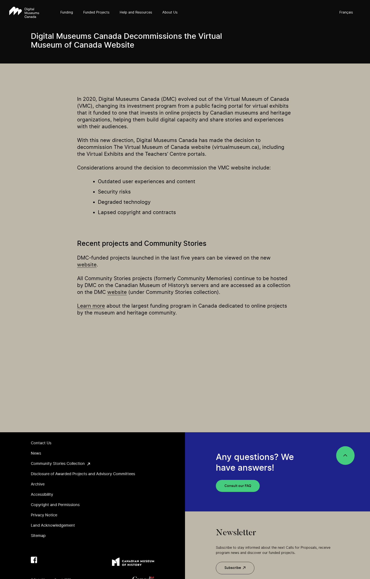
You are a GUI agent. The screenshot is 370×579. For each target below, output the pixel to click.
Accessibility (42, 495)
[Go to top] (345, 455)
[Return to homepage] (24, 12)
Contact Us (41, 443)
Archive (38, 484)
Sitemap (38, 536)
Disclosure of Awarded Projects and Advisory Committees (83, 474)
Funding (66, 12)
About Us (170, 12)
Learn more (91, 306)
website (87, 265)
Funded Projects (96, 12)
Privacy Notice (44, 515)
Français (346, 12)
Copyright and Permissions (55, 505)
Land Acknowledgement (53, 526)
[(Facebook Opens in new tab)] (34, 560)
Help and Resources (136, 12)
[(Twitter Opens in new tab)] (43, 560)
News (36, 453)
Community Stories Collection (58, 464)
